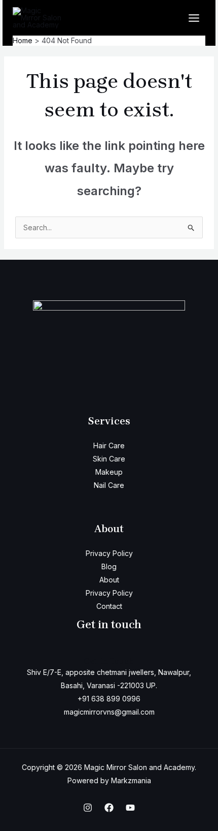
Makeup (109, 472)
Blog (109, 566)
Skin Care (109, 458)
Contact (109, 606)
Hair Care (109, 445)
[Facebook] (109, 807)
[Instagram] (87, 807)
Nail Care (109, 485)
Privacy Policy (109, 553)
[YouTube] (130, 807)
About (109, 579)
